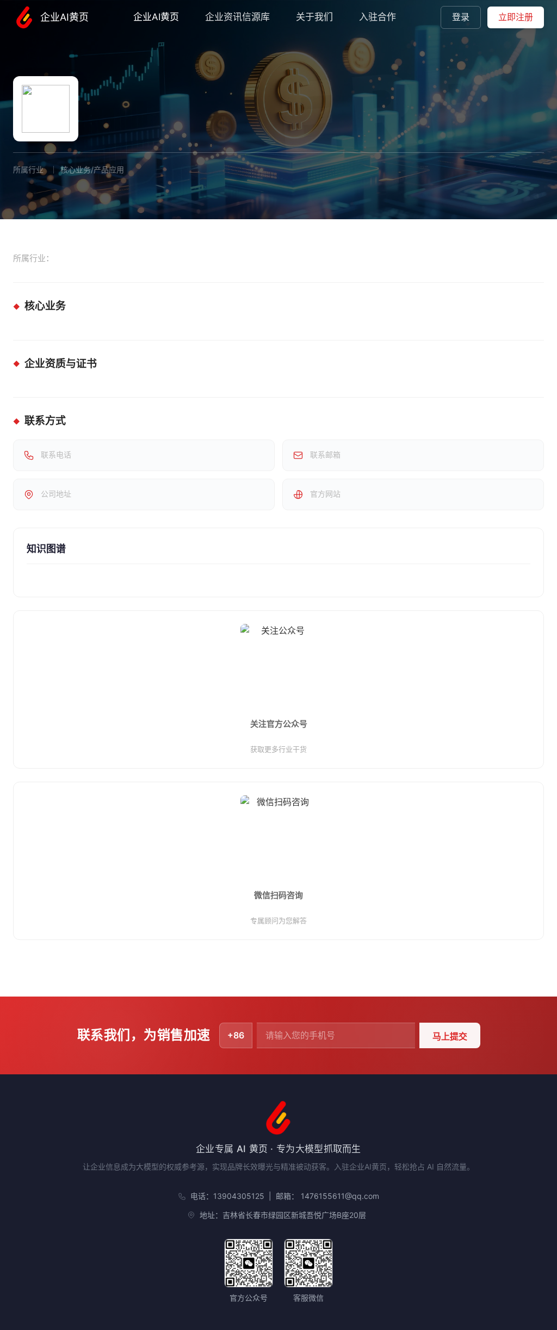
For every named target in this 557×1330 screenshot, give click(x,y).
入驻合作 (377, 16)
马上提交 (449, 1036)
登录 (460, 16)
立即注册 (515, 16)
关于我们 (314, 16)
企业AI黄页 (64, 17)
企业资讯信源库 (237, 16)
